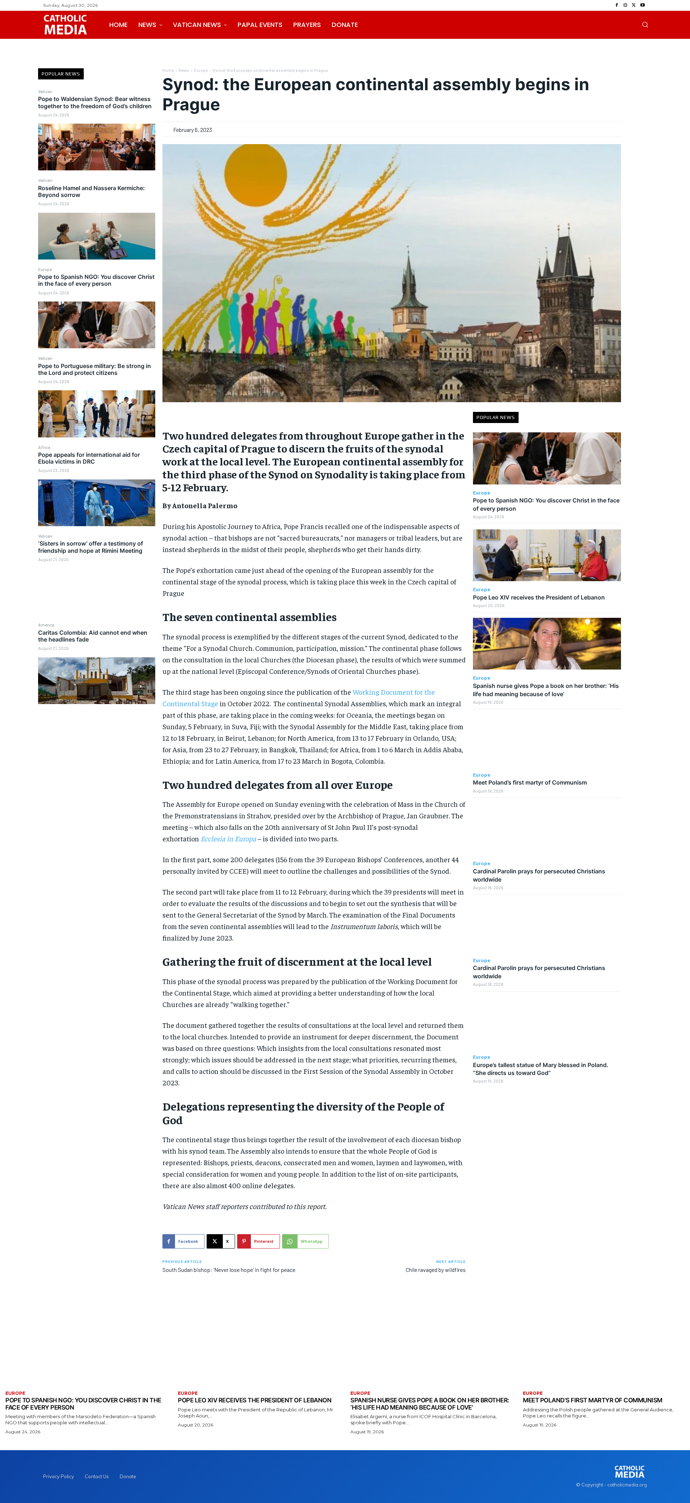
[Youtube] (642, 5)
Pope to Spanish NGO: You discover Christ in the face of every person (96, 280)
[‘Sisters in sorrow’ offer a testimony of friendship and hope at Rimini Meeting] (96, 591)
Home (168, 70)
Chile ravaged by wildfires (436, 1269)
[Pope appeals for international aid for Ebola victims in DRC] (96, 502)
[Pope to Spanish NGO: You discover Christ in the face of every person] (96, 325)
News (184, 70)
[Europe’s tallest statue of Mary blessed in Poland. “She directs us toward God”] (547, 1023)
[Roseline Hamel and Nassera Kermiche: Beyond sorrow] (96, 236)
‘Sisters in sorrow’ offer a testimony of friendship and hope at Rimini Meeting (90, 547)
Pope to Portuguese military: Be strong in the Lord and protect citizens (94, 369)
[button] (645, 24)
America (46, 624)
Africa (44, 447)
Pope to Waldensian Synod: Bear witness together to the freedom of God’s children (95, 102)
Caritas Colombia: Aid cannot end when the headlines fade (92, 636)
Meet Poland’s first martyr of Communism (530, 782)
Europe (45, 269)
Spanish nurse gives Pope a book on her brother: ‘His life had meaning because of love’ (429, 1404)
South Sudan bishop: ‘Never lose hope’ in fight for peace (228, 1269)
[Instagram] (625, 5)
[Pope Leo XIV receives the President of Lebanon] (547, 555)
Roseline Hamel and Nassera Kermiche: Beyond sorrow (91, 191)
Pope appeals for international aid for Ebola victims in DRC (89, 458)
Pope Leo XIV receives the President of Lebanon (539, 597)
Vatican (45, 91)
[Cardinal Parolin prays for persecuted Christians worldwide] (547, 829)
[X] (634, 5)
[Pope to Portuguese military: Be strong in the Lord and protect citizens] (96, 413)
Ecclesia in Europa (228, 838)
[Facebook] (616, 5)
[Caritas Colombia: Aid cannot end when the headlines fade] (96, 680)
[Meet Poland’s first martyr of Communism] (547, 740)
